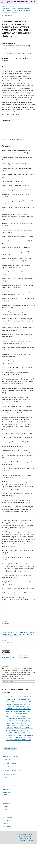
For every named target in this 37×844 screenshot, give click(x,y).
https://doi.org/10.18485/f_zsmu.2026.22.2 (18, 53)
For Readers (6, 821)
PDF (5, 614)
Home (3, 6)
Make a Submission (10, 748)
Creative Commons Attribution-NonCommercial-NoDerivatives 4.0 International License (15, 657)
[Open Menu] (2, 2)
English (5, 806)
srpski (5, 809)
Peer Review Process (9, 763)
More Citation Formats (9, 681)
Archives (10, 6)
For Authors (6, 823)
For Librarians (7, 826)
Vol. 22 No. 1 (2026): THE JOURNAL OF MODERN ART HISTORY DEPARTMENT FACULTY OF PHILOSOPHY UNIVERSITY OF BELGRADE (16, 10)
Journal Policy (7, 759)
